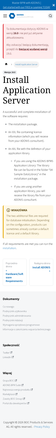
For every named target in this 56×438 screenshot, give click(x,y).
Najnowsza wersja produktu (16, 389)
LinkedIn (7, 357)
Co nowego (8, 306)
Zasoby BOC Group (12, 398)
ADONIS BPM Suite (12, 385)
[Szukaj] (50, 16)
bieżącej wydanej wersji (33, 49)
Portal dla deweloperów (14, 403)
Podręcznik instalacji (13, 320)
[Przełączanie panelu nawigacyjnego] (5, 15)
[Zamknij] (53, 5)
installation (9, 248)
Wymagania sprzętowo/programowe (21, 324)
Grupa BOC (8, 380)
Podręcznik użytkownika (15, 311)
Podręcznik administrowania (17, 315)
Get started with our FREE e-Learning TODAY (26, 7)
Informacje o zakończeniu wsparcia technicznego (27, 329)
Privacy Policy (42, 426)
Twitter (6, 352)
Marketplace (8, 394)
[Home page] (6, 64)
